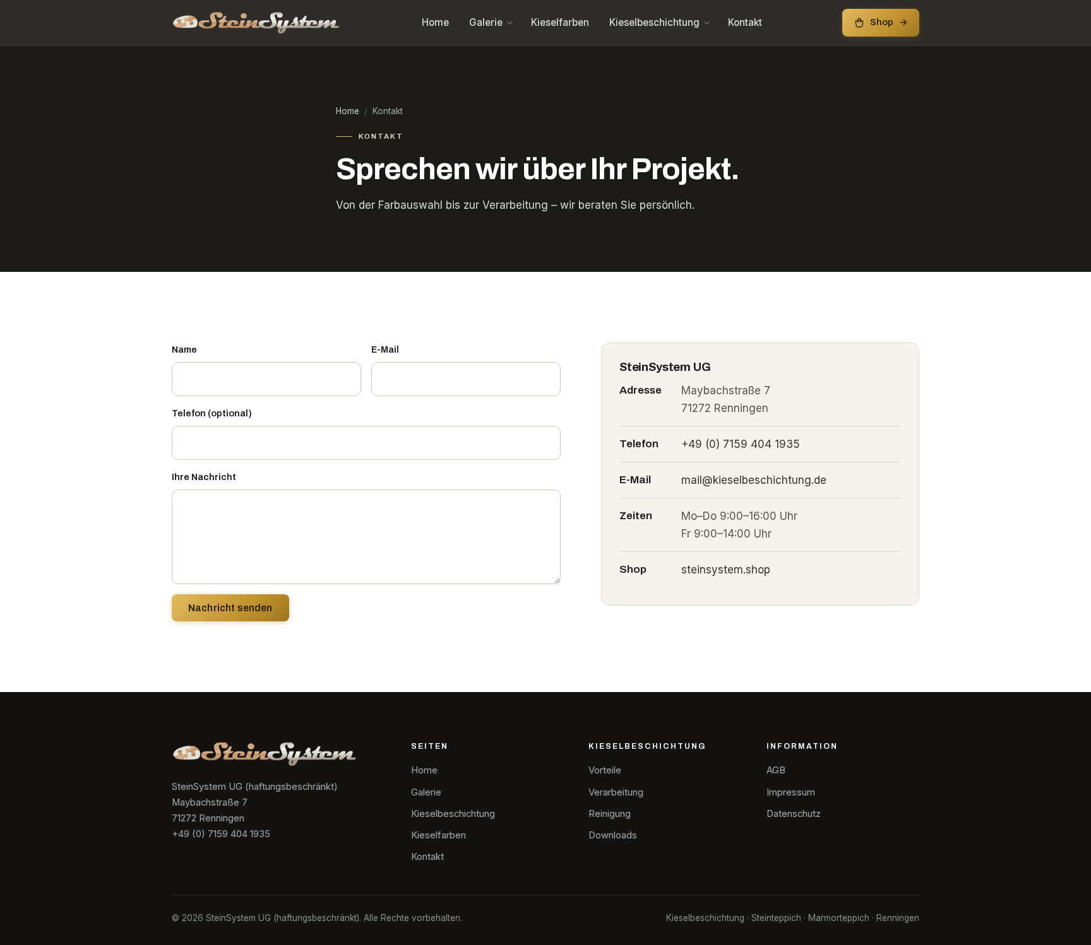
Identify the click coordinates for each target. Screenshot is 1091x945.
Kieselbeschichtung (654, 22)
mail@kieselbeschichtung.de (753, 480)
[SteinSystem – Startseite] (256, 22)
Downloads (612, 835)
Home (435, 22)
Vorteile (604, 770)
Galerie (486, 22)
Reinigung (609, 813)
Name (184, 349)
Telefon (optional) (212, 413)
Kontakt (745, 22)
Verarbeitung (615, 792)
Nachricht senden (230, 607)
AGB (775, 770)
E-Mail (385, 349)
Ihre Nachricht (204, 477)
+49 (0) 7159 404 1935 (740, 444)
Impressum (790, 792)
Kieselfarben (560, 22)
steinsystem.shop (725, 569)
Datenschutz (793, 813)
